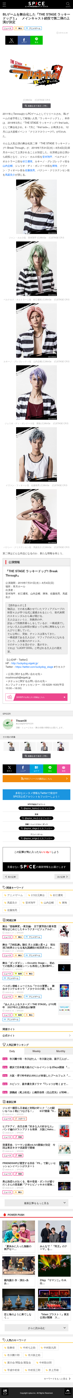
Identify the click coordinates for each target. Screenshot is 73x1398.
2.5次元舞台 (38, 895)
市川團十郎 (13, 1355)
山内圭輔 (8, 165)
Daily (12, 1051)
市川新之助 (34, 1355)
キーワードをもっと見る (55, 1378)
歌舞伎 (11, 1347)
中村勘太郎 (45, 1362)
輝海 (54, 165)
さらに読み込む (36, 1328)
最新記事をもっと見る (36, 1203)
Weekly (36, 1051)
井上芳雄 (54, 1370)
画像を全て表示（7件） (38, 105)
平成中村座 (13, 1370)
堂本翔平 (47, 156)
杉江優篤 (27, 161)
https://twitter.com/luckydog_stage (34, 666)
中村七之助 (29, 1347)
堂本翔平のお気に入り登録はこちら (30, 697)
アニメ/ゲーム (15, 895)
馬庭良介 (10, 174)
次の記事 (61, 876)
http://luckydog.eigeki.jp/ (24, 663)
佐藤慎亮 (30, 170)
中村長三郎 (34, 1370)
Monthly (60, 1051)
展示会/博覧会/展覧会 (19, 1362)
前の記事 (11, 876)
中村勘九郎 (50, 1347)
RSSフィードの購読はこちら (38, 778)
